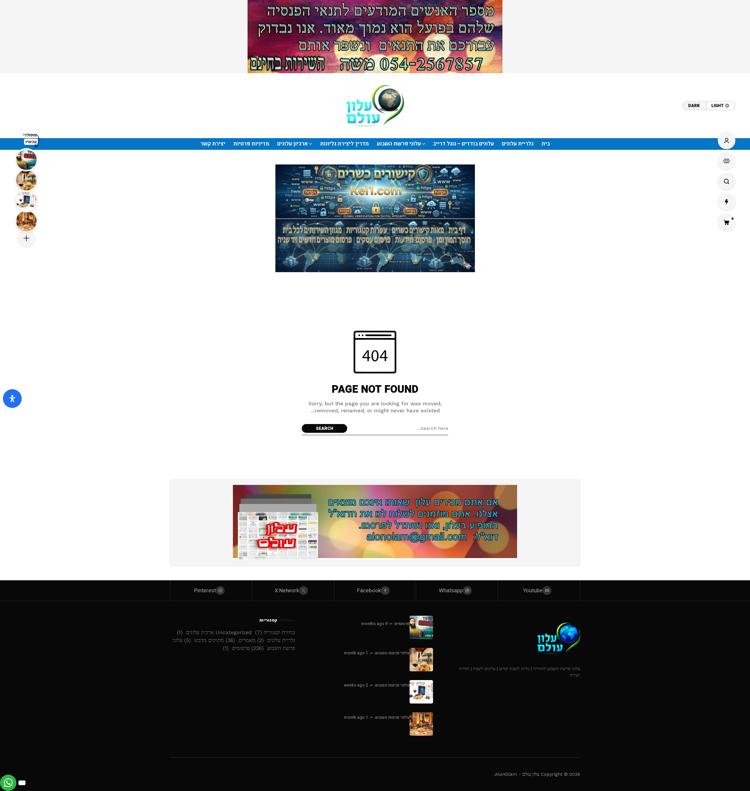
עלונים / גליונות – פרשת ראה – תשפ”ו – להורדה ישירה (232, 717)
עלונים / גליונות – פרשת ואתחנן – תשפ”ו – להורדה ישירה (232, 735)
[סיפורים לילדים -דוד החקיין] (421, 627)
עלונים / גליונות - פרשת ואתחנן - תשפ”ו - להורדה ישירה (362, 663)
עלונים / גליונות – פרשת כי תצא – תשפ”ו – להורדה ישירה (232, 683)
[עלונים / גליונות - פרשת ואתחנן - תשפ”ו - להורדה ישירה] (421, 659)
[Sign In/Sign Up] (726, 140)
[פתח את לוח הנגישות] (12, 398)
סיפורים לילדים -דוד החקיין (378, 631)
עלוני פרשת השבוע (392, 653)
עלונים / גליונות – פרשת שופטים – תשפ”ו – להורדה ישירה (232, 700)
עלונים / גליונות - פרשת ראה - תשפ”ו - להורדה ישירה (365, 728)
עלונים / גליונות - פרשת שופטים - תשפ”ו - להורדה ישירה (361, 695)
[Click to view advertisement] (375, 36)
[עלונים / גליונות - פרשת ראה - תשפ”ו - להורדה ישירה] (421, 724)
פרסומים (402, 624)
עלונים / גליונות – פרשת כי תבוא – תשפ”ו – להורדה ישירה (232, 666)
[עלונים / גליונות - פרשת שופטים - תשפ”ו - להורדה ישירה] (421, 692)
